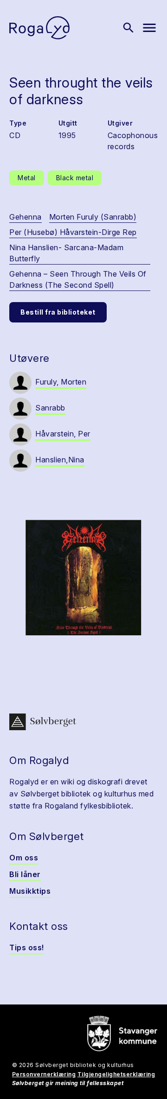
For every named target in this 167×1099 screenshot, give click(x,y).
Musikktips (30, 891)
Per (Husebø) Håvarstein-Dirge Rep (73, 232)
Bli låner (25, 874)
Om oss (23, 857)
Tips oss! (26, 947)
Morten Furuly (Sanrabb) (93, 216)
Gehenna (25, 216)
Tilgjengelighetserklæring (116, 1074)
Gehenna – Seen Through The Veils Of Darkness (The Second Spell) (78, 279)
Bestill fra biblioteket (58, 312)
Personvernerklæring (44, 1074)
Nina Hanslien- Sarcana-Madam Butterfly (66, 253)
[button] (83, 578)
